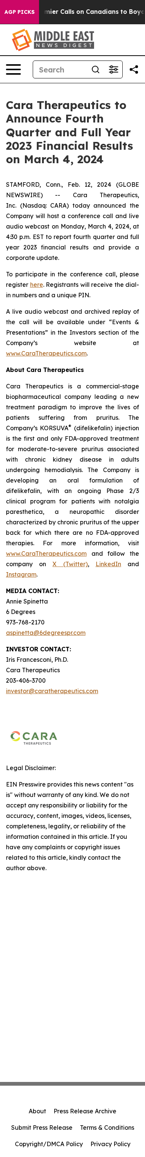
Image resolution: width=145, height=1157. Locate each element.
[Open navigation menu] (13, 69)
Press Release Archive (85, 1111)
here (36, 284)
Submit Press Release (41, 1127)
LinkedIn (108, 564)
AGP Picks (19, 12)
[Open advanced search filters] (113, 69)
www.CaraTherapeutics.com (46, 353)
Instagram (21, 574)
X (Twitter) (69, 564)
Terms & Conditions (107, 1127)
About (37, 1111)
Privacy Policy (110, 1144)
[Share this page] (134, 69)
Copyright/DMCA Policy (49, 1144)
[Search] (95, 69)
